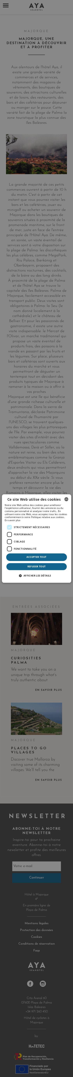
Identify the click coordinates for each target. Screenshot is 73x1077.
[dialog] (36, 538)
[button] (36, 575)
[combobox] (66, 499)
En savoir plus (12, 520)
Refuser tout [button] (36, 566)
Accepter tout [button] (36, 557)
